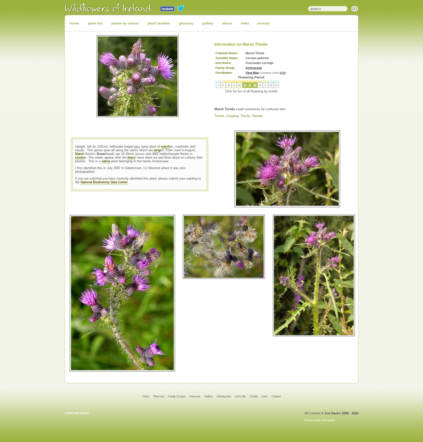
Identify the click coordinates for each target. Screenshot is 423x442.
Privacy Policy (313, 420)
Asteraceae (254, 68)
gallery (207, 23)
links (245, 23)
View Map (252, 73)
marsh (165, 146)
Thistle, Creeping (226, 116)
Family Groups (177, 396)
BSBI (282, 72)
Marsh (79, 154)
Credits (254, 396)
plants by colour (125, 23)
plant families (159, 23)
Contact (276, 396)
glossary (186, 23)
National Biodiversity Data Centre (104, 182)
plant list (95, 23)
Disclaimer (328, 420)
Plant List (159, 396)
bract (131, 157)
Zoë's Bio (240, 396)
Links (264, 396)
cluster (80, 157)
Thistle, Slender (251, 116)
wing (156, 150)
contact (263, 23)
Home (146, 396)
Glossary (194, 396)
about (227, 23)
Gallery (208, 396)
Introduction (224, 396)
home (74, 23)
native (106, 161)
